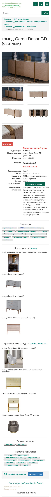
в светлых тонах (20, 237)
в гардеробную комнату (27, 231)
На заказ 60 (38, 460)
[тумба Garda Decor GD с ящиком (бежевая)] (25, 404)
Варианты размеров (34, 184)
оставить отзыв (36, 474)
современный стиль (36, 234)
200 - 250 (21, 444)
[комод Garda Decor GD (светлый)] (13, 93)
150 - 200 (9, 444)
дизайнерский (9, 228)
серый (25, 465)
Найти (45, 13)
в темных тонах (12, 465)
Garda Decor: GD (38, 343)
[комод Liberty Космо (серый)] (25, 285)
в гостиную (10, 460)
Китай (6, 237)
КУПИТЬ (6, 144)
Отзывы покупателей (16, 474)
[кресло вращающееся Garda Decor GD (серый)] (25, 426)
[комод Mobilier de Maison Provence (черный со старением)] (25, 263)
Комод (33, 247)
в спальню (8, 231)
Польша (32, 463)
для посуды (22, 455)
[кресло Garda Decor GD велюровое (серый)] (25, 359)
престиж (9, 455)
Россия (21, 463)
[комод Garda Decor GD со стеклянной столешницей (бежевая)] (25, 382)
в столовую (24, 460)
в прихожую (32, 458)
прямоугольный (38, 237)
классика (9, 463)
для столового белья (14, 458)
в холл (44, 231)
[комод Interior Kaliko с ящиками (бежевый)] (25, 328)
